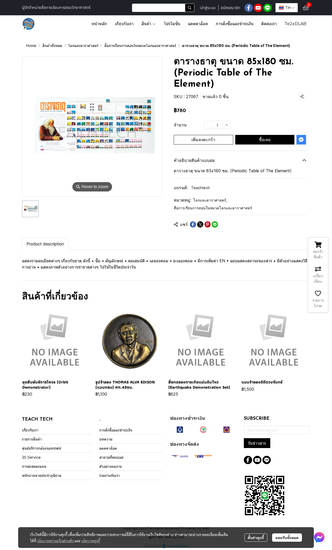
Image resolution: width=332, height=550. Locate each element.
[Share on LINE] (215, 224)
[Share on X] (200, 224)
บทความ (105, 439)
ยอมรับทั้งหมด (287, 537)
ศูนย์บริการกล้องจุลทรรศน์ (41, 448)
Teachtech (200, 187)
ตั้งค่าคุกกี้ (256, 537)
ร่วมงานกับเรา (109, 475)
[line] (267, 8)
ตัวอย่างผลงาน (110, 466)
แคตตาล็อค (108, 448)
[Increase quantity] (226, 124)
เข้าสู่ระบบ (208, 7)
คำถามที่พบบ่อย (111, 457)
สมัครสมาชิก (230, 7)
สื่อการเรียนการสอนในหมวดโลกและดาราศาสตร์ (140, 45)
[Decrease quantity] (207, 124)
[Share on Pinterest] (207, 224)
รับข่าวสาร (257, 443)
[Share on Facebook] (193, 224)
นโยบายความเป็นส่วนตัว (55, 540)
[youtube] (258, 8)
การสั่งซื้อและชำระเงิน (115, 430)
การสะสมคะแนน (34, 466)
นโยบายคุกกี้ (90, 540)
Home (31, 45)
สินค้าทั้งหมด (52, 45)
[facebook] (249, 8)
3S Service (31, 457)
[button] (163, 7)
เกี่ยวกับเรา (30, 430)
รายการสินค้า (32, 439)
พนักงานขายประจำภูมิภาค (41, 475)
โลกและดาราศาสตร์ (83, 45)
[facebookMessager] (319, 537)
